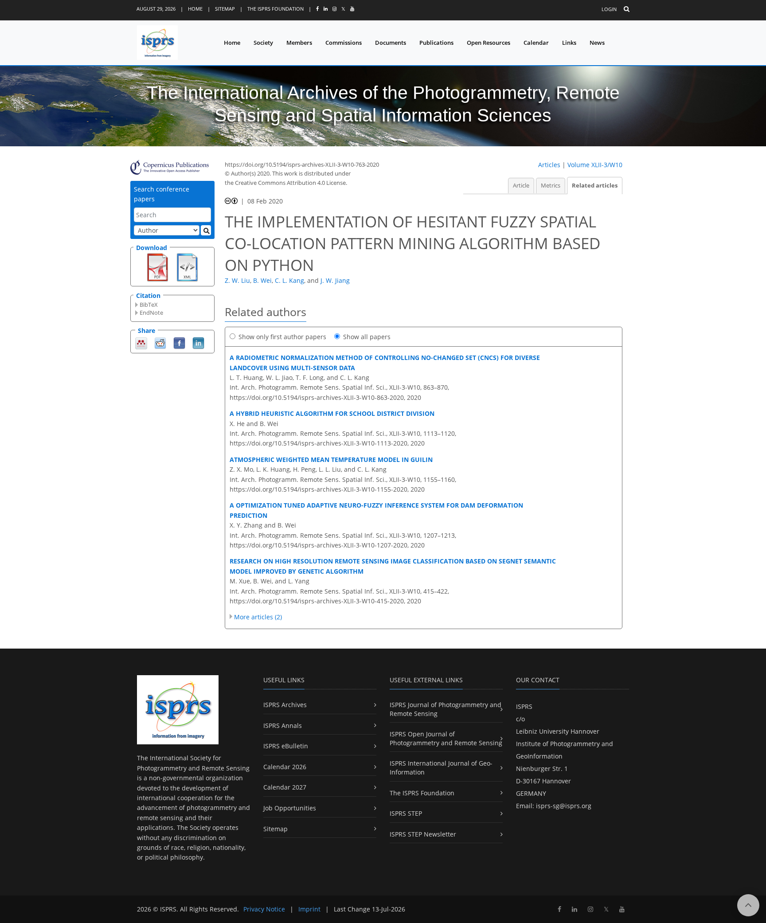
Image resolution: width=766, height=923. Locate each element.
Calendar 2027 (284, 787)
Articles (549, 164)
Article (521, 185)
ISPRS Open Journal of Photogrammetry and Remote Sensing (446, 738)
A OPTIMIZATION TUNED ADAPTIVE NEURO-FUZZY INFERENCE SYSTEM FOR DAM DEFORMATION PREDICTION (376, 510)
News (597, 43)
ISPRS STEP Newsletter (423, 834)
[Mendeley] (141, 342)
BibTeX (149, 305)
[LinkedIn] (198, 342)
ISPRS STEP (406, 813)
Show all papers (367, 336)
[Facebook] (179, 342)
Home (195, 8)
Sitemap (225, 8)
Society (263, 43)
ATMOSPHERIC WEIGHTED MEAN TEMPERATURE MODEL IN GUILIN (331, 459)
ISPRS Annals (282, 725)
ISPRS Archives (285, 704)
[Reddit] (160, 342)
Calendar (536, 43)
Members (299, 43)
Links (569, 43)
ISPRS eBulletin (285, 746)
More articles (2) (258, 617)
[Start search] (206, 230)
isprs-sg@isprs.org (563, 806)
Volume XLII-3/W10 (594, 164)
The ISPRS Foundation (275, 8)
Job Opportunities (289, 808)
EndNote (151, 313)
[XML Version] (187, 266)
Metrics (550, 185)
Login (609, 9)
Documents (390, 43)
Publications (436, 43)
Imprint (309, 909)
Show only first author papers (282, 336)
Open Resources (488, 43)
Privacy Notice (264, 909)
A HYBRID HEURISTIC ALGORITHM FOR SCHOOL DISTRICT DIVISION (332, 413)
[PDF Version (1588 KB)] (157, 266)
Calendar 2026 (284, 767)
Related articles (594, 185)
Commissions (343, 43)
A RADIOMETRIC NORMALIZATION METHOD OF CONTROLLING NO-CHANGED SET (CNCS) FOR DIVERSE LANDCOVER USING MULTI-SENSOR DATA (385, 362)
